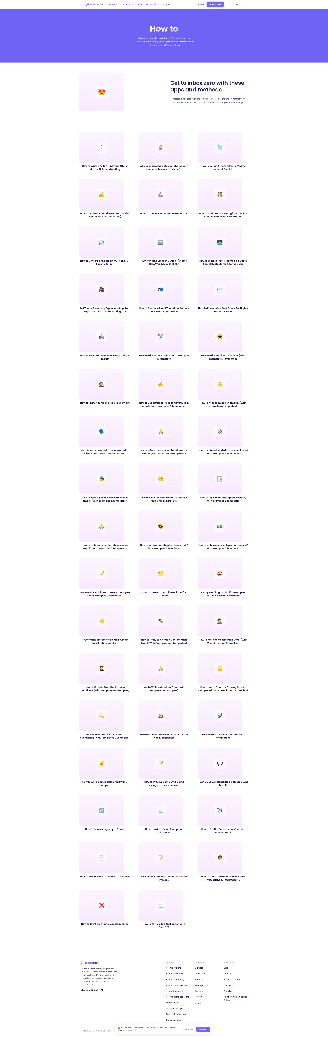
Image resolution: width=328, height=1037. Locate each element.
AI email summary (175, 979)
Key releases (172, 1002)
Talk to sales (233, 4)
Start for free (215, 4)
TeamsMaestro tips (176, 1014)
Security (199, 979)
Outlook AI (229, 985)
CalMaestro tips (174, 1020)
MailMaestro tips (174, 1008)
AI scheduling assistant (177, 996)
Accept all (203, 1029)
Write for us (201, 973)
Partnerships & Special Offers (235, 998)
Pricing (139, 4)
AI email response (175, 973)
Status (198, 1003)
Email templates (232, 979)
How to (227, 973)
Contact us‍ (200, 996)
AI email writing (173, 967)
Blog (226, 967)
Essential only (187, 1029)
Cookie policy (132, 1030)
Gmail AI (228, 991)
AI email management (177, 985)
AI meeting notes (174, 991)
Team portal (201, 985)
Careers (199, 967)
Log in (201, 4)
